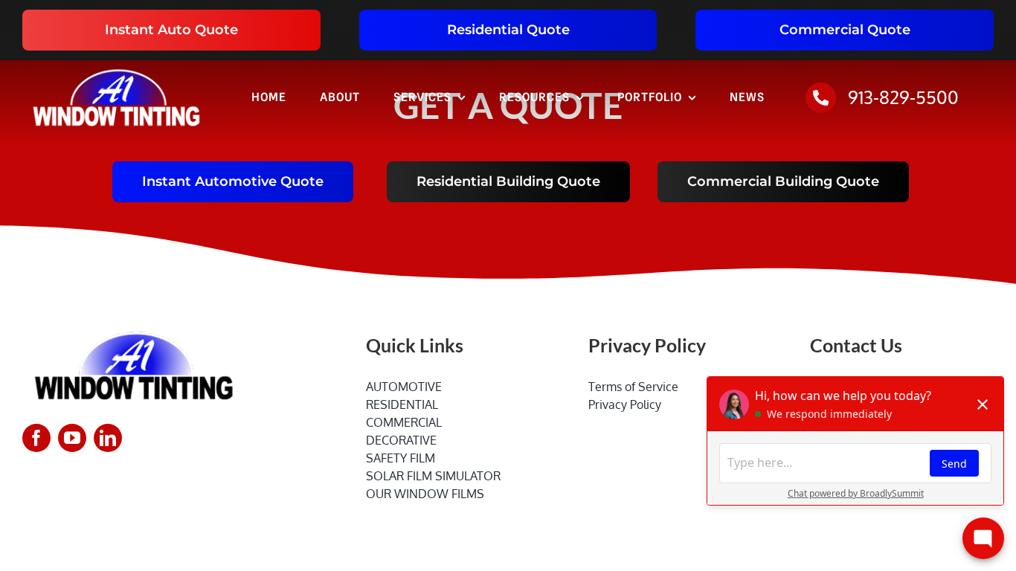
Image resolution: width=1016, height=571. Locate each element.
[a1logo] (116, 66)
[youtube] (72, 438)
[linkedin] (108, 438)
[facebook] (36, 438)
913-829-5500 (903, 97)
